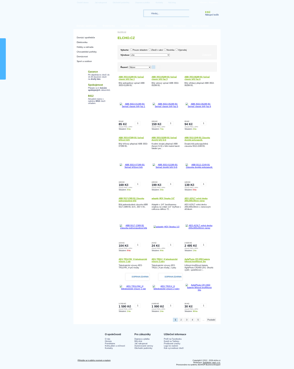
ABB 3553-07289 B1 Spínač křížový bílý (131, 139)
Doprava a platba (142, 3)
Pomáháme (110, 343)
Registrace (213, 3)
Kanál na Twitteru (171, 341)
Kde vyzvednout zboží (174, 348)
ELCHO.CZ (122, 32)
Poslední (211, 320)
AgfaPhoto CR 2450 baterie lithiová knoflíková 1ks (197, 260)
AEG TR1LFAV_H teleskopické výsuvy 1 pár (133, 260)
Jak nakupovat (101, 3)
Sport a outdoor (200, 25)
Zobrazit (206, 55)
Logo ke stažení (171, 346)
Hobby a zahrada (130, 25)
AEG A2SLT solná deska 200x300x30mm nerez (196, 199)
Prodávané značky (172, 343)
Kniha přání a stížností (115, 346)
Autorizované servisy (143, 346)
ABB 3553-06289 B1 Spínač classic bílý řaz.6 (197, 78)
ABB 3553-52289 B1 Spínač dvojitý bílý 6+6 (164, 139)
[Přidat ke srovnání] (143, 122)
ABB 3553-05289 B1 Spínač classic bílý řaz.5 (164, 78)
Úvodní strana (83, 3)
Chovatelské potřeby (156, 25)
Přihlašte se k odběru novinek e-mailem (94, 360)
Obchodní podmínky (121, 3)
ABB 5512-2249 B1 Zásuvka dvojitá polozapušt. (197, 139)
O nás (107, 339)
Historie (108, 341)
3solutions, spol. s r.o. (212, 363)
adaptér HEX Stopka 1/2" (163, 198)
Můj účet (138, 341)
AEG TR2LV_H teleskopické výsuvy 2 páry (164, 260)
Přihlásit (203, 3)
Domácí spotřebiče (87, 25)
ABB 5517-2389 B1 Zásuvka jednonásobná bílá (131, 199)
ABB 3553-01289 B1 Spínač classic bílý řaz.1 (131, 78)
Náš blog (172, 3)
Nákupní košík (212, 15)
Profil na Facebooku (173, 339)
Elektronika (109, 25)
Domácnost (179, 25)
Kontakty (159, 3)
